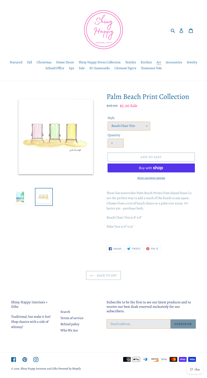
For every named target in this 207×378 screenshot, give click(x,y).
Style (111, 118)
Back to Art (106, 275)
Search (65, 311)
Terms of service (71, 318)
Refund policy (69, 324)
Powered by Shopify (69, 369)
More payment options (151, 178)
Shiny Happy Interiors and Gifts (39, 369)
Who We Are (69, 330)
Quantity (114, 135)
